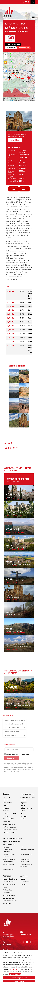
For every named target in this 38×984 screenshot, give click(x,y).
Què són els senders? (11, 728)
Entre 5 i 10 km (24, 48)
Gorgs (5, 887)
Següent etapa (24, 189)
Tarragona (11, 48)
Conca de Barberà (13, 44)
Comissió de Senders (11, 731)
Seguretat (23, 803)
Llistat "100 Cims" (8, 882)
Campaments (7, 893)
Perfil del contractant (9, 827)
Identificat (15, 140)
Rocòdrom (6, 822)
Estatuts (5, 805)
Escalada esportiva (26, 854)
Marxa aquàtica (8, 862)
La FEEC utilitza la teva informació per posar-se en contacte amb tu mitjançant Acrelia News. (18, 764)
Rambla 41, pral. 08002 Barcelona (8, 936)
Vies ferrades (7, 903)
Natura (22, 811)
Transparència (7, 803)
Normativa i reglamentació (14, 724)
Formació (23, 816)
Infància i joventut (26, 808)
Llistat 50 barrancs (9, 898)
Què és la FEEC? (8, 797)
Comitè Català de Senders (13, 720)
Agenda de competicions (11, 842)
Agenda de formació (27, 797)
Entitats (5, 816)
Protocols (6, 811)
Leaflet (11, 100)
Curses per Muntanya (27, 850)
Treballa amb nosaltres (10, 830)
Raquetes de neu (8, 869)
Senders (22, 23)
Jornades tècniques (9, 895)
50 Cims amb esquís (9, 884)
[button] (9, 78)
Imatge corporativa (9, 824)
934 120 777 (7, 945)
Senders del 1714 (10, 735)
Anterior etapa (13, 189)
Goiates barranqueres (10, 901)
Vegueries (6, 808)
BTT (21, 847)
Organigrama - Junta (9, 813)
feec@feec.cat (25, 935)
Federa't (23, 800)
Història (5, 800)
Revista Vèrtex (24, 882)
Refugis (22, 813)
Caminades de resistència (7, 851)
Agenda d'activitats (10, 879)
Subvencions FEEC (8, 819)
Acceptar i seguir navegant (19, 978)
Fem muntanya (11, 23)
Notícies (23, 884)
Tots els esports (9, 844)
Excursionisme (25, 859)
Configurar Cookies (15, 974)
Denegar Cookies (19, 981)
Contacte (23, 950)
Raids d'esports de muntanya (26, 865)
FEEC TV (23, 879)
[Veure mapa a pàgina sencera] (5, 75)
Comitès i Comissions (10, 832)
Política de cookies (15, 969)
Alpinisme (6, 847)
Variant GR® (24, 155)
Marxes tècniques (8, 864)
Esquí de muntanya (9, 859)
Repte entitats (7, 890)
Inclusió (22, 805)
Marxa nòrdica (25, 862)
